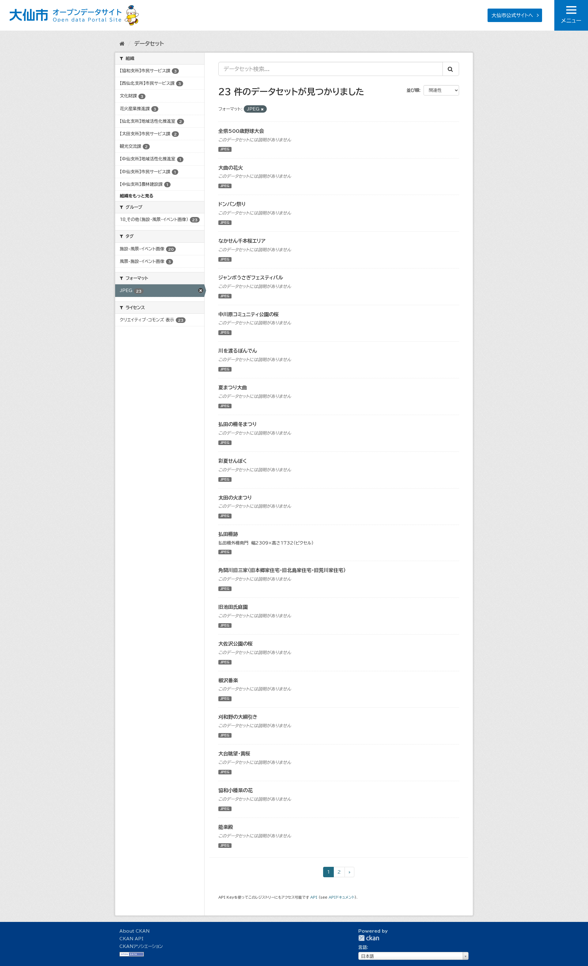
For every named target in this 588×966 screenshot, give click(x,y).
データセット (149, 43)
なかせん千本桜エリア (242, 240)
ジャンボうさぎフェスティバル (250, 277)
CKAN (368, 938)
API (313, 897)
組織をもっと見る (136, 196)
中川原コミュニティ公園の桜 (248, 314)
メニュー (571, 20)
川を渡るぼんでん (237, 350)
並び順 (412, 90)
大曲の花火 (230, 167)
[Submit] (451, 69)
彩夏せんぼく (232, 461)
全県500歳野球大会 (241, 131)
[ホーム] (122, 43)
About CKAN (134, 931)
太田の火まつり (235, 497)
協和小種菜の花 (235, 790)
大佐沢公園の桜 (235, 643)
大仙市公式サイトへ (512, 15)
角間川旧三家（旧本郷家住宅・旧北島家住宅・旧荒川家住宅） (282, 570)
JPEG (224, 149)
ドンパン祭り (232, 204)
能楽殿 (225, 827)
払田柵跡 (228, 534)
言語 (362, 947)
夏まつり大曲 (232, 387)
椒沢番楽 (228, 680)
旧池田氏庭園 (233, 607)
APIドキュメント (342, 897)
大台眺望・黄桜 (234, 753)
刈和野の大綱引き (238, 716)
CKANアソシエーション (141, 946)
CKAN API (131, 939)
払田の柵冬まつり (237, 424)
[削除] (262, 109)
